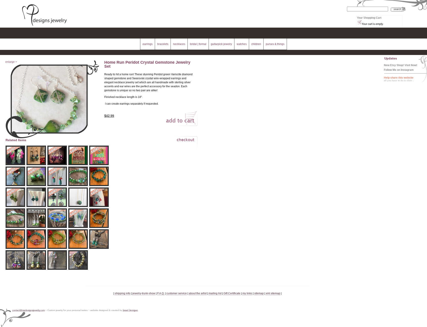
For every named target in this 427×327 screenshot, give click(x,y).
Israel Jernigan (130, 310)
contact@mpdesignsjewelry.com (28, 310)
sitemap (259, 293)
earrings (148, 44)
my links (247, 293)
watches (242, 44)
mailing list (215, 293)
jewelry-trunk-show (143, 293)
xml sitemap (273, 293)
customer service (176, 293)
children (256, 44)
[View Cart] (180, 143)
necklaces (179, 44)
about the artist (198, 293)
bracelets (162, 44)
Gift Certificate (232, 293)
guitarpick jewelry (221, 44)
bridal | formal (198, 44)
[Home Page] (44, 26)
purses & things (275, 44)
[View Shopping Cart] (359, 21)
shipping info (122, 293)
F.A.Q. (160, 293)
